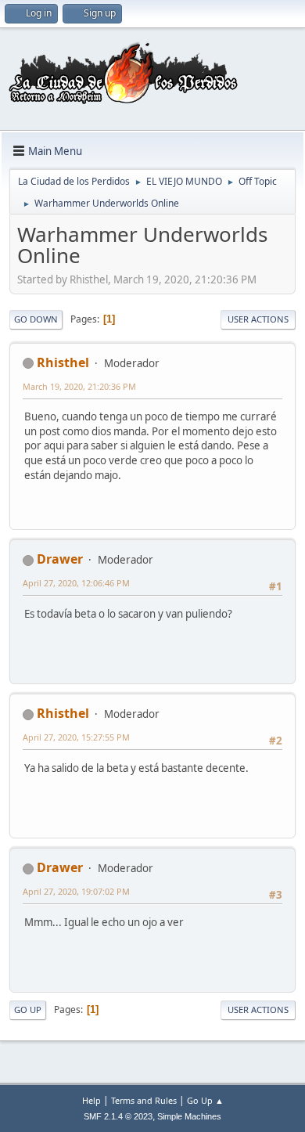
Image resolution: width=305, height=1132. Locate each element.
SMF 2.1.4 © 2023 (118, 1116)
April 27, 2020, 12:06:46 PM (76, 583)
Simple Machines (189, 1116)
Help (91, 1100)
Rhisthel (63, 362)
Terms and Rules (144, 1100)
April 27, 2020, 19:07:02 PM (76, 891)
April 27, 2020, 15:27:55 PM (76, 737)
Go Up (27, 1009)
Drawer (60, 559)
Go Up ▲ (205, 1100)
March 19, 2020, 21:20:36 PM (79, 386)
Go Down (36, 319)
